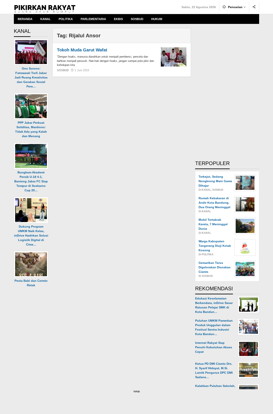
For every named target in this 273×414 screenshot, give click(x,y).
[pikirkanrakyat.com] (45, 8)
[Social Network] (254, 7)
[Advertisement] (227, 92)
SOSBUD (63, 70)
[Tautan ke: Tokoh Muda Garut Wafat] (173, 56)
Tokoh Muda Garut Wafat (82, 50)
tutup (137, 391)
